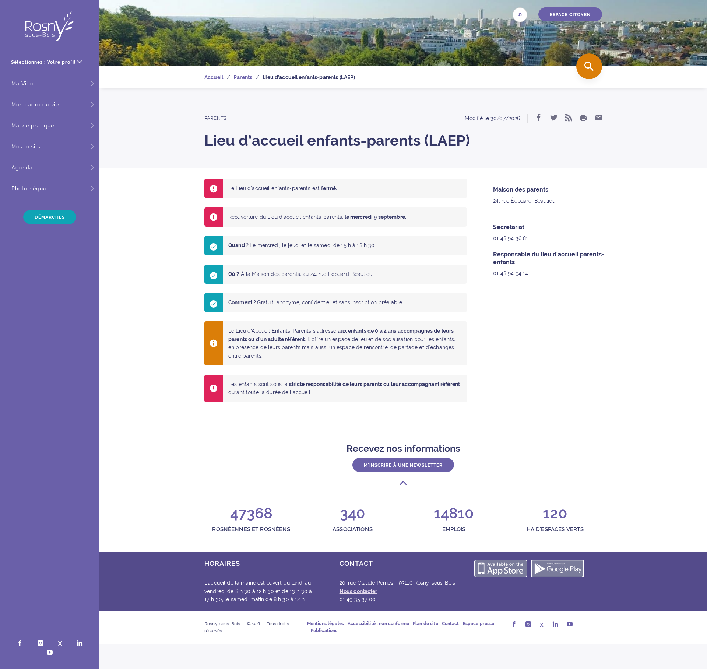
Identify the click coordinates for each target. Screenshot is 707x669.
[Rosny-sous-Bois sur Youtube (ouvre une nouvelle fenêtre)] (50, 653)
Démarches (50, 217)
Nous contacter (358, 591)
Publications (324, 630)
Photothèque (28, 189)
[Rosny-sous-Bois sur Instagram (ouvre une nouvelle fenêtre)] (40, 644)
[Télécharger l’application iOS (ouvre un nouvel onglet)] (500, 569)
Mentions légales (325, 623)
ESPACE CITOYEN (570, 14)
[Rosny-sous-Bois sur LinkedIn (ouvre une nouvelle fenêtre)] (79, 644)
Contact (450, 623)
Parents (215, 118)
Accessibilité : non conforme (378, 623)
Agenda (22, 168)
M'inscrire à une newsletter (403, 465)
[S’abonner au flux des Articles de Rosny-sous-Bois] (568, 118)
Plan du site (425, 623)
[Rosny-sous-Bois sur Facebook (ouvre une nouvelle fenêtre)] (20, 644)
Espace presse (479, 623)
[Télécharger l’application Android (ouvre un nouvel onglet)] (557, 569)
